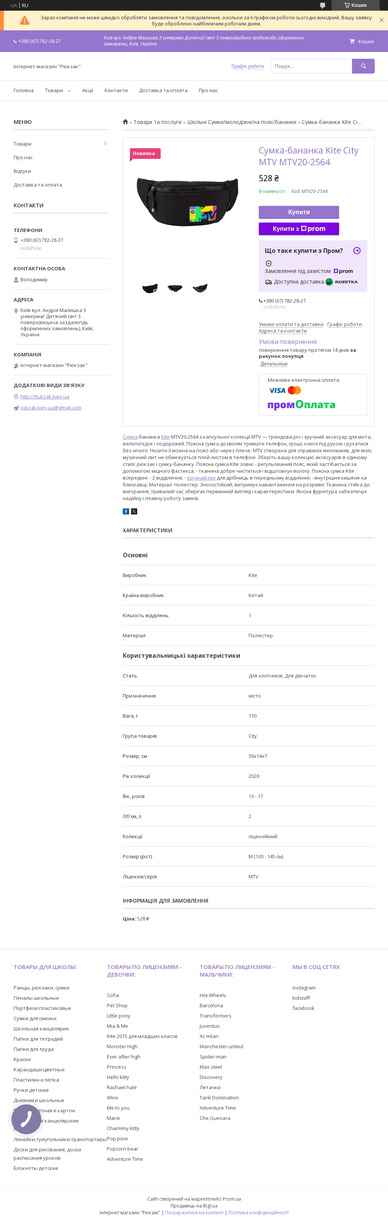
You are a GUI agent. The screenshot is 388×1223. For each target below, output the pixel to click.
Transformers (216, 1015)
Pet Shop (117, 1005)
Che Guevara (215, 1118)
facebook (303, 1008)
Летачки (210, 1087)
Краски (22, 1059)
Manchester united (221, 1046)
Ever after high (124, 1056)
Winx (112, 1097)
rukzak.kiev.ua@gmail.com (50, 408)
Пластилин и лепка (36, 1079)
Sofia (113, 995)
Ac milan (209, 1036)
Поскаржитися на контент (194, 1212)
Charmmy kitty (123, 1128)
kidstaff (301, 997)
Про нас (208, 90)
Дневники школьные (39, 1100)
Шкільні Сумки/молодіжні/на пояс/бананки (241, 122)
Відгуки (22, 171)
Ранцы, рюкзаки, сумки (41, 987)
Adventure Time (125, 1159)
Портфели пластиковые (42, 1008)
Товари (54, 90)
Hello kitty (118, 1077)
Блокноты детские (36, 1168)
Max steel (211, 1066)
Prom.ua (232, 1199)
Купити (299, 212)
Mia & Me (117, 1025)
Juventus (210, 1025)
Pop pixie (117, 1138)
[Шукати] (363, 66)
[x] (134, 512)
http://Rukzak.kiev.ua (44, 397)
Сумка (130, 436)
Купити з (286, 229)
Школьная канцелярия (41, 1028)
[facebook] (126, 512)
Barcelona (211, 1005)
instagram (304, 987)
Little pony (118, 1015)
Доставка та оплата (163, 90)
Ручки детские (31, 1090)
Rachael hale (122, 1087)
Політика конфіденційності (258, 1212)
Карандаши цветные (39, 1069)
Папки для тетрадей (38, 1038)
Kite (165, 436)
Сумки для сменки (35, 1018)
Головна (24, 90)
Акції (87, 90)
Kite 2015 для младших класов (142, 1036)
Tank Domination (219, 1097)
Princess (117, 1066)
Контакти (116, 90)
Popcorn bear (122, 1148)
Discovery (211, 1077)
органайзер (201, 477)
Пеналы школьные (36, 997)
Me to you (118, 1107)
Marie (113, 1118)
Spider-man (213, 1056)
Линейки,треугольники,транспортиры (60, 1139)
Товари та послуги (157, 122)
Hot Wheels (213, 995)
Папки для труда (34, 1049)
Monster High (122, 1046)
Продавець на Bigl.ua (194, 1206)
